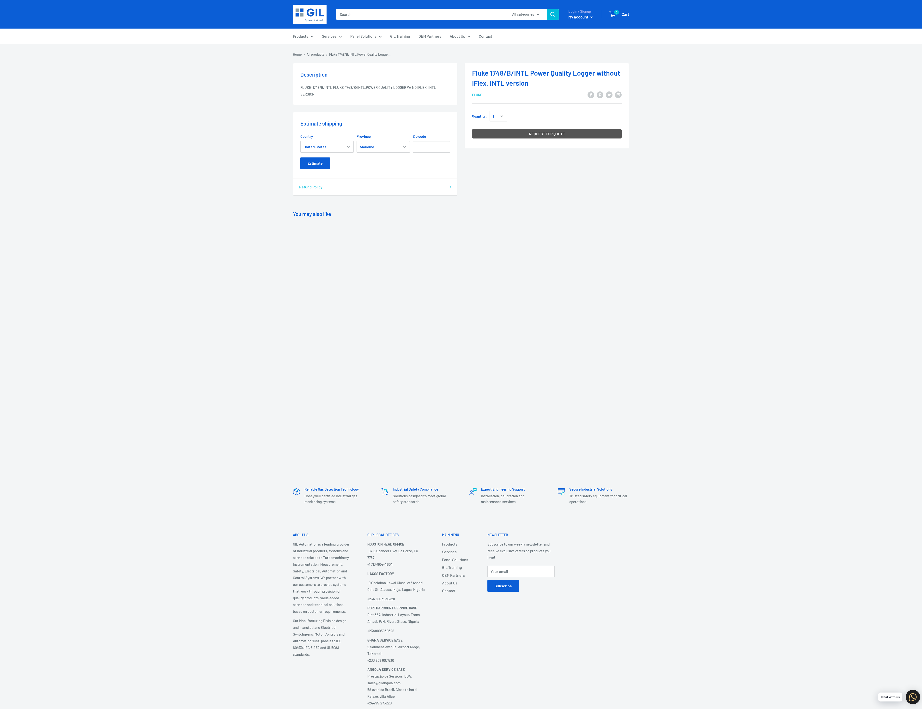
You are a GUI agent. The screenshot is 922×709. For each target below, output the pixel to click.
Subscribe (503, 585)
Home (297, 54)
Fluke (477, 95)
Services (329, 36)
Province (364, 136)
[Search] (553, 14)
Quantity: (479, 116)
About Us (457, 36)
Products (300, 36)
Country (306, 136)
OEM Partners (430, 36)
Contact (485, 36)
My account (578, 16)
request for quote (547, 134)
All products (315, 54)
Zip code (419, 136)
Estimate (315, 163)
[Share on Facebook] (591, 94)
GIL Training (400, 36)
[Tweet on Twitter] (609, 94)
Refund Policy (310, 187)
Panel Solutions (363, 36)
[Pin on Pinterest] (600, 94)
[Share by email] (618, 94)
